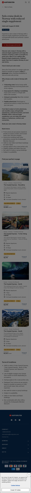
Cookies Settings (15, 485)
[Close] (29, 475)
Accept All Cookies (15, 490)
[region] (15, 483)
